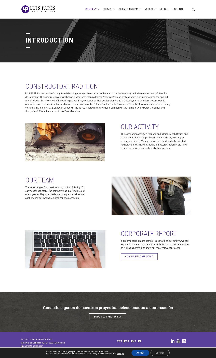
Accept (140, 352)
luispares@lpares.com (32, 346)
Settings (160, 352)
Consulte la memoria (139, 256)
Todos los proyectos (108, 316)
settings (120, 354)
